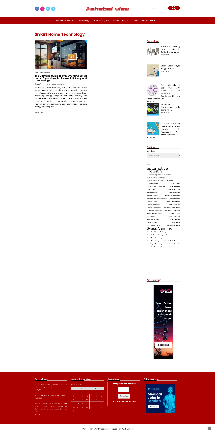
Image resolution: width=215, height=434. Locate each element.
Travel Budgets (174, 244)
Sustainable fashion (153, 225)
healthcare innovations (172, 207)
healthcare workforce (172, 210)
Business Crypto (101, 20)
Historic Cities (175, 213)
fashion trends (175, 199)
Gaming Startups (174, 204)
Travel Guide (151, 247)
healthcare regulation (154, 210)
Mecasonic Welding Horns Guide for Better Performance (170, 49)
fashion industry (152, 196)
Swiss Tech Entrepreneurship (157, 241)
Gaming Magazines (153, 204)
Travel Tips (173, 247)
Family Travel (151, 190)
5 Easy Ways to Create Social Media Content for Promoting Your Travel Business (170, 129)
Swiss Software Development (157, 235)
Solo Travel (176, 222)
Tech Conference (174, 241)
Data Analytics (175, 187)
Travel (135, 20)
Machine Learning (153, 219)
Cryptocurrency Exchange (156, 178)
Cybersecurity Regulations (156, 187)
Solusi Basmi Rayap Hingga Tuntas (50, 395)
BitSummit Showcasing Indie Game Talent (170, 107)
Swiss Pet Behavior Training (156, 232)
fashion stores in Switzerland (157, 199)
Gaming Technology (154, 207)
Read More (40, 112)
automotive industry (157, 170)
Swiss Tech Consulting (154, 238)
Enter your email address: (124, 393)
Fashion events (174, 193)
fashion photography (172, 196)
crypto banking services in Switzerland (160, 175)
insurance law (151, 216)
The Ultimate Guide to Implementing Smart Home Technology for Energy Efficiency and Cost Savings (61, 78)
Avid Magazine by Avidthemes (119, 429)
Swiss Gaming (160, 228)
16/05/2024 (40, 84)
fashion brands (152, 193)
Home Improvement (65, 20)
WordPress (99, 429)
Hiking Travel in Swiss (154, 213)
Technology (84, 20)
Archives (151, 151)
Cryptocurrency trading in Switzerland (160, 181)
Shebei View (130, 401)
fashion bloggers (174, 190)
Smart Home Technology (56, 84)
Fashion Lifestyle (120, 20)
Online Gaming (152, 222)
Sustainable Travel (173, 225)
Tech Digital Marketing (154, 244)
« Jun (86, 417)
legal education (174, 216)
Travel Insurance (162, 247)
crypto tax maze (152, 184)
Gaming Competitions (172, 202)
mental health (175, 219)
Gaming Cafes (152, 202)
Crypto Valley (175, 184)
